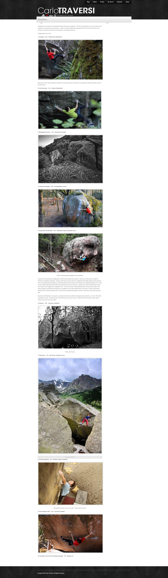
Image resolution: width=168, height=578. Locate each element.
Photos (102, 2)
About (127, 2)
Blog (88, 2)
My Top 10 (110, 2)
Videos (95, 2)
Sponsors (119, 2)
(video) (74, 230)
